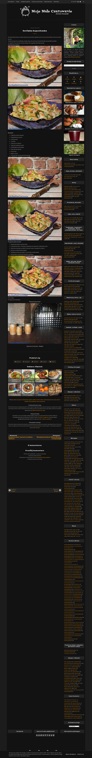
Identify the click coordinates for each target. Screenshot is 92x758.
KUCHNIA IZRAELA (67, 587)
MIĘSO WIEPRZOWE (67, 534)
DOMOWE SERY (67, 217)
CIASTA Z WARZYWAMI (78, 494)
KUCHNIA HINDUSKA (77, 577)
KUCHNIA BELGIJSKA (77, 557)
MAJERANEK (66, 341)
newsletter (74, 83)
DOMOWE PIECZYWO (72, 284)
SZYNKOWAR (80, 237)
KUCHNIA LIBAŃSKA (77, 597)
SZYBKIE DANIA (46, 399)
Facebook (40, 417)
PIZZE (71, 273)
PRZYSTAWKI (75, 681)
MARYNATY (66, 207)
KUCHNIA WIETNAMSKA (68, 632)
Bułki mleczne (74, 115)
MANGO (75, 420)
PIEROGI (65, 273)
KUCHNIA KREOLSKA (67, 595)
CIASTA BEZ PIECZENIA (68, 488)
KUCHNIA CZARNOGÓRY (68, 569)
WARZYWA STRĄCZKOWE (68, 471)
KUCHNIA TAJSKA (77, 627)
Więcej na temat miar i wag (38, 410)
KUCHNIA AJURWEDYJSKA (68, 191)
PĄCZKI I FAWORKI (67, 518)
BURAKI (72, 443)
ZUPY (77, 174)
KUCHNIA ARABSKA (67, 544)
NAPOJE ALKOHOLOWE (74, 398)
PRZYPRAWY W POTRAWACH (75, 253)
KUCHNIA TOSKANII (67, 629)
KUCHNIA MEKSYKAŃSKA (68, 604)
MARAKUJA (66, 422)
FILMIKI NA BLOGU (75, 666)
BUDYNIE (66, 486)
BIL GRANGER (74, 699)
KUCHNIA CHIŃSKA (67, 304)
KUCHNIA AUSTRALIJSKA (68, 554)
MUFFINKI (66, 516)
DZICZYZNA (71, 531)
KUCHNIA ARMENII (78, 552)
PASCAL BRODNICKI (67, 713)
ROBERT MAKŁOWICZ (68, 716)
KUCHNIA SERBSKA (77, 619)
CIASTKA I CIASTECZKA (68, 496)
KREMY (72, 174)
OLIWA (77, 251)
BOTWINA (79, 441)
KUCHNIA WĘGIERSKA (68, 633)
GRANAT (74, 415)
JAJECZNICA (79, 217)
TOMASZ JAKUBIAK (67, 718)
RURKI (79, 518)
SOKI (70, 400)
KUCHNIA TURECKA (67, 630)
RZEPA (70, 465)
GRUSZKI (80, 415)
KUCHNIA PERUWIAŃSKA (68, 612)
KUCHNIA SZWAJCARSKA (77, 625)
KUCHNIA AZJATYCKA (73, 302)
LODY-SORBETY (72, 219)
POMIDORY (66, 463)
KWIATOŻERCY (73, 339)
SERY (78, 683)
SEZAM (80, 354)
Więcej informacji (71, 754)
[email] (80, 1)
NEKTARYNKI (66, 423)
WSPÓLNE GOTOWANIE (68, 651)
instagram (74, 79)
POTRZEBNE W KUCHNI (68, 680)
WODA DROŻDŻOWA (67, 385)
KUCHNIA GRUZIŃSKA (76, 576)
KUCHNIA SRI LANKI (79, 622)
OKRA (71, 460)
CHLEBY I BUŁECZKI (67, 372)
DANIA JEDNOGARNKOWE (68, 233)
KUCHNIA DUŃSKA (25, 399)
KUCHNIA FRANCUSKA (76, 574)
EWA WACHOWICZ (67, 703)
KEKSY (80, 511)
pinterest (67, 83)
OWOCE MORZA (67, 322)
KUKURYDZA (66, 458)
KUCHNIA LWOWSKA (77, 599)
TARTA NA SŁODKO (78, 519)
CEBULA (35, 33)
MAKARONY (66, 306)
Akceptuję (80, 754)
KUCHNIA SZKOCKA (67, 625)
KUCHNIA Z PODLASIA (68, 635)
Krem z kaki (41, 394)
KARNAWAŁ (70, 673)
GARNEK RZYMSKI (67, 235)
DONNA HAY (74, 701)
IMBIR (70, 334)
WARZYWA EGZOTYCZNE (68, 470)
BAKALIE (65, 266)
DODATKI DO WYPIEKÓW (72, 247)
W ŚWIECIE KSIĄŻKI (67, 166)
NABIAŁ (76, 221)
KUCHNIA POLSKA (78, 268)
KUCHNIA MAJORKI (67, 600)
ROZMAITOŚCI (72, 683)
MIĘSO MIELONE (73, 533)
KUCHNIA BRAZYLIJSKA (68, 566)
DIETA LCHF (73, 188)
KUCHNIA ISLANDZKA (76, 586)
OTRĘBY (70, 346)
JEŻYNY (76, 417)
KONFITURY (77, 206)
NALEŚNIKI (72, 271)
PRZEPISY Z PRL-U (78, 191)
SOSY (65, 255)
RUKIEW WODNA (67, 352)
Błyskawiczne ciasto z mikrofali (74, 102)
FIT (17, 399)
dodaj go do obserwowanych (43, 457)
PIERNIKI (77, 516)
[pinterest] (75, 1)
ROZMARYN (73, 351)
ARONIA (65, 410)
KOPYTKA (71, 268)
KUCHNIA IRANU (77, 584)
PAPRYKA (71, 461)
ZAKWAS (65, 387)
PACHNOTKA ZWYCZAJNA (68, 347)
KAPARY (65, 336)
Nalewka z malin (74, 142)
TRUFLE (79, 468)
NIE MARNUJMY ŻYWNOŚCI (69, 251)
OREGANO (79, 344)
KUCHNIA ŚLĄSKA (67, 637)
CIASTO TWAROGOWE (68, 503)
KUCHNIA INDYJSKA (67, 584)
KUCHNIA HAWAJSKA (68, 577)
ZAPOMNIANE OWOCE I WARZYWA (70, 359)
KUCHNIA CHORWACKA (77, 567)
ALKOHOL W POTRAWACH (68, 395)
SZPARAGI (76, 466)
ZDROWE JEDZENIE (32, 401)
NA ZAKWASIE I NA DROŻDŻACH (69, 379)
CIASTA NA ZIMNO (67, 491)
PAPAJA (76, 425)
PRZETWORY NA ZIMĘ (68, 209)
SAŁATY (41, 399)
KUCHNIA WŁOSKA (67, 269)
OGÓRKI (30, 399)
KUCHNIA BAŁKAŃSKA (68, 557)
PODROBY (66, 536)
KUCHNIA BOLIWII (67, 562)
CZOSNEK (77, 331)
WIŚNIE (79, 430)
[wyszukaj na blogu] (83, 1)
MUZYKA (72, 163)
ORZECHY (72, 423)
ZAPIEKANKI (71, 255)
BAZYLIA (65, 331)
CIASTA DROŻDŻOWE (68, 490)
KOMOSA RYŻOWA (74, 337)
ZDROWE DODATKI (77, 194)
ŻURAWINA (66, 433)
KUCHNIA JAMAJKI (76, 587)
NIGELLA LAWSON (74, 711)
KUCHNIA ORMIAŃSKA (78, 610)
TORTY (65, 521)
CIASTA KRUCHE (77, 490)
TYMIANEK (74, 357)
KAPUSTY (66, 455)
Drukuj (18, 361)
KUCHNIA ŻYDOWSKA (68, 640)
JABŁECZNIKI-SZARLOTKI (75, 509)
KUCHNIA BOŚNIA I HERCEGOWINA (70, 564)
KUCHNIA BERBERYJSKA (68, 559)
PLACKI (76, 273)
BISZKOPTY (77, 485)
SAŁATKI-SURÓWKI (36, 399)
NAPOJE (65, 398)
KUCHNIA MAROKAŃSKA (68, 602)
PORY (73, 463)
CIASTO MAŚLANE (78, 499)
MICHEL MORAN (75, 709)
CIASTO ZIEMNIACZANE (68, 504)
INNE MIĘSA (78, 531)
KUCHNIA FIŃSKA (67, 574)
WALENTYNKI (75, 686)
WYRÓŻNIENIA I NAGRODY (68, 689)
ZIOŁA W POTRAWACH (41, 401)
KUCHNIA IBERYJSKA (78, 581)
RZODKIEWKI (76, 465)
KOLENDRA (66, 337)
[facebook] (71, 1)
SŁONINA (77, 536)
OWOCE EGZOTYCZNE (68, 425)
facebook (67, 79)
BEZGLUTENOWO (67, 186)
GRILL (65, 286)
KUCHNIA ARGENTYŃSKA (68, 552)
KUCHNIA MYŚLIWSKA (77, 605)
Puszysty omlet (28, 394)
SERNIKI (65, 519)
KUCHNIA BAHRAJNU (77, 556)
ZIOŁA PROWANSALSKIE (78, 360)
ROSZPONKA (66, 351)
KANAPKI (76, 286)
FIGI (70, 415)
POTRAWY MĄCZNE (67, 274)
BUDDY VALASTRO (67, 701)
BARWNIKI (66, 485)
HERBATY (80, 332)
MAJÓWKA (79, 675)
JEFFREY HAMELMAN (75, 706)
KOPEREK (66, 248)
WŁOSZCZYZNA (53, 399)
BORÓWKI (71, 412)
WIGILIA (72, 688)
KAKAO (65, 397)
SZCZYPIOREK (66, 357)
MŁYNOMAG (79, 306)
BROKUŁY (65, 443)
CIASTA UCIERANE (67, 493)
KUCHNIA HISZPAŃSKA (68, 579)
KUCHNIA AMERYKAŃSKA (68, 549)
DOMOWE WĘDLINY (79, 233)
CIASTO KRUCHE (77, 498)
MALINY (70, 420)
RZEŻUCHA (79, 352)
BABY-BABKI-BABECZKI (68, 483)
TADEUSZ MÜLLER (77, 716)
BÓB (77, 443)
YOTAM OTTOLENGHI (76, 718)
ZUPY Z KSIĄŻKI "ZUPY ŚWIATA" (69, 176)
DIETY (73, 189)
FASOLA (71, 448)
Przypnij (44, 361)
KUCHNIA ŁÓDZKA (77, 269)
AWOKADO (71, 410)
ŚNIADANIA (72, 222)
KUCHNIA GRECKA (76, 321)
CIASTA (72, 486)
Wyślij (53, 361)
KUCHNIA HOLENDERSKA (68, 581)
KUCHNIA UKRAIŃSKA (77, 630)
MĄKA (65, 271)
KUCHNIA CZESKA (77, 569)
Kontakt (38, 427)
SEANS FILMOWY (79, 164)
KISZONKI (71, 206)
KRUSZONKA (71, 513)
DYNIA (65, 415)
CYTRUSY (65, 413)
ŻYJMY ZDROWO (67, 198)
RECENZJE (66, 683)
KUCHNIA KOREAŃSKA (77, 594)
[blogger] (78, 1)
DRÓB (65, 531)
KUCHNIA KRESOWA (76, 595)
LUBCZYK (80, 339)
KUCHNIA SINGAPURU (68, 620)
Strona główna (11, 1)
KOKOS (81, 336)
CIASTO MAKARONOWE (68, 499)
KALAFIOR (65, 453)
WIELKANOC (66, 688)
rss (80, 83)
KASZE (65, 302)
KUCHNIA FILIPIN (76, 572)
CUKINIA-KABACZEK (67, 446)
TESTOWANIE (73, 684)
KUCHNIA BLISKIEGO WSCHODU (69, 561)
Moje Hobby (56, 1)
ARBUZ (76, 408)
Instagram (45, 417)
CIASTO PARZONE (67, 501)
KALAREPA (71, 453)
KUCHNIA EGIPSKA (76, 571)
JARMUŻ (74, 334)
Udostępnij (27, 361)
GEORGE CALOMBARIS (76, 703)
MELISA (72, 341)
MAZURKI (75, 514)
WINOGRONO (73, 430)
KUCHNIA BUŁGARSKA (77, 566)
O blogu (17, 1)
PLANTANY (77, 427)
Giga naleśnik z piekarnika (55, 394)
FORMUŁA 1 (66, 670)
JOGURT (19, 399)
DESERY (65, 508)
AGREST (65, 408)
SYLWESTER (66, 684)
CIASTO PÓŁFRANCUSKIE (77, 501)
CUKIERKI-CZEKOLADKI (68, 506)
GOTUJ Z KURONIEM (75, 704)
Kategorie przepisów (25, 1)
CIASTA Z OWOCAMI (67, 494)
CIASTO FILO (77, 496)
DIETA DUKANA (75, 186)
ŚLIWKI (80, 432)
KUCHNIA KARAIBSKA (78, 592)
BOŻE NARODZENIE (67, 661)
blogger (80, 79)
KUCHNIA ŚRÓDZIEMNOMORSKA (69, 638)
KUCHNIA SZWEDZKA (68, 627)
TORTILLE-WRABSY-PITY (68, 276)
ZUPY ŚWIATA (66, 178)
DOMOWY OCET (67, 666)
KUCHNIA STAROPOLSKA (68, 624)
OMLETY (65, 222)
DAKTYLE (79, 413)
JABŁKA (65, 417)
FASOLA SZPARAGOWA (68, 450)
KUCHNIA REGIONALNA (68, 617)
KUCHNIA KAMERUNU (78, 590)
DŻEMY (65, 206)
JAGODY (71, 417)
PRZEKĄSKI (77, 347)
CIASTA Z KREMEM (77, 493)
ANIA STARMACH (67, 699)
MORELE (75, 422)
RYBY (74, 322)
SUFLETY (71, 519)
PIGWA (72, 427)
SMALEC (71, 291)
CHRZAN (71, 331)
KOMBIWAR (66, 237)
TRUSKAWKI (66, 430)
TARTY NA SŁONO (77, 274)
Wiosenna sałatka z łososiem (15, 380)
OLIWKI (75, 460)
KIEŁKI (70, 336)
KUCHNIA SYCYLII (78, 624)
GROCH (75, 450)
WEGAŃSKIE (76, 193)
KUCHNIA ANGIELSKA (77, 551)
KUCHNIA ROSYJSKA (78, 617)
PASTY (65, 253)
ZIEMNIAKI (66, 475)
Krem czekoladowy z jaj (15, 394)
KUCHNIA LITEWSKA (67, 599)
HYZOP (65, 334)
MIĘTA (65, 342)
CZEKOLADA (77, 506)
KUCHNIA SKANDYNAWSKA (69, 622)
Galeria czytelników (47, 419)
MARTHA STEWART (67, 709)
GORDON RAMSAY (67, 704)
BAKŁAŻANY (73, 441)
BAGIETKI (66, 370)
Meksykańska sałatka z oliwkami (28, 380)
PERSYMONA (66, 427)
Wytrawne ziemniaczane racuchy (74, 128)
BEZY (71, 485)
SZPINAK (65, 468)
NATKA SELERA (66, 344)
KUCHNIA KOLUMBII (67, 594)
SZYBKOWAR (73, 237)
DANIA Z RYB (78, 317)
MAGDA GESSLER (67, 708)
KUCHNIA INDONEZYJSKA (68, 582)
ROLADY (74, 518)
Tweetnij (36, 361)
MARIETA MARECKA (75, 708)
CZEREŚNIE (73, 413)
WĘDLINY (65, 238)
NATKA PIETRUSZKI (67, 250)
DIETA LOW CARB (67, 189)
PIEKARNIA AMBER (72, 650)
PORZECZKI (66, 428)
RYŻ (64, 309)
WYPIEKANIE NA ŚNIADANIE (69, 653)
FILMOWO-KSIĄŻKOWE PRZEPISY (70, 668)
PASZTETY (66, 291)
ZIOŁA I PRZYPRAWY (67, 360)
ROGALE (75, 382)
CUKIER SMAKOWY (77, 504)
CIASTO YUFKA (76, 503)
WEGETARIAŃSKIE (67, 194)
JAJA (73, 217)
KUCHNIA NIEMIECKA (68, 607)
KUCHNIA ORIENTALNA (68, 610)
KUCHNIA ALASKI (78, 546)
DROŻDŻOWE (77, 375)
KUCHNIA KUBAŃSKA (68, 597)
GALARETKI (66, 509)
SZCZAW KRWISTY (72, 355)
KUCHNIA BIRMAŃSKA (78, 559)
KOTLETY (65, 289)
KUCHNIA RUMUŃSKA (68, 619)
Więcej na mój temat (75, 57)
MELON (71, 422)
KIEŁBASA (66, 288)
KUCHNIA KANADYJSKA (68, 592)
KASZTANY (76, 418)
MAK (65, 514)
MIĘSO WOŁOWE (77, 534)
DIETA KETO (66, 188)
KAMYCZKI (66, 163)
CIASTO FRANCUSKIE (67, 498)
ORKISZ (77, 307)
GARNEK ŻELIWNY (76, 235)
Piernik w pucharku (55, 381)
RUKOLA (73, 352)
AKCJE (65, 650)
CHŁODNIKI (66, 174)
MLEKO (70, 221)
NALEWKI (76, 397)
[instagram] (73, 1)
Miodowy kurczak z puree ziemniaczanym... (41, 380)
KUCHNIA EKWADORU (68, 572)
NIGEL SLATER (66, 711)
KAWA (71, 397)
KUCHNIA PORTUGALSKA (68, 615)
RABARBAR (78, 428)
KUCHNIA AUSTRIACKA (79, 554)
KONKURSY (76, 673)
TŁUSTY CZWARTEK (67, 686)
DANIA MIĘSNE (67, 529)
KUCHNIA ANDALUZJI (67, 551)
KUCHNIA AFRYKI (76, 544)
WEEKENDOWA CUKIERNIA (74, 521)
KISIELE (65, 513)
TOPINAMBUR (72, 468)
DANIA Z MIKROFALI (67, 663)
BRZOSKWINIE (78, 412)
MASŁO (79, 219)
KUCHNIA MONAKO (79, 604)
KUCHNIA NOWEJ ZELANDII (69, 609)
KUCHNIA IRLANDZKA (67, 586)
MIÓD (65, 221)
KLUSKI (65, 268)
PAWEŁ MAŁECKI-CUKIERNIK (69, 714)
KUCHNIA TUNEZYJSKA (77, 629)
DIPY (65, 247)
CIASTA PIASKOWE (77, 491)
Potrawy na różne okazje (37, 1)
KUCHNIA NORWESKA (77, 607)
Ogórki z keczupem (74, 155)
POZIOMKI (72, 428)
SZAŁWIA (65, 355)
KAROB (70, 418)
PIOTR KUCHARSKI (79, 714)
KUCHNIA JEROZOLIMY (68, 590)
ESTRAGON (70, 332)
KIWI (80, 418)
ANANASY (71, 408)
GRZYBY (65, 451)
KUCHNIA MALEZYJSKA (76, 600)
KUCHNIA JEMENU (77, 589)
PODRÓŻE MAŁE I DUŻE (68, 164)
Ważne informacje (48, 1)
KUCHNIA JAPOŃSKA (67, 589)
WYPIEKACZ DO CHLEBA (77, 385)
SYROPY (75, 400)
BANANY (65, 412)
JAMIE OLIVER (66, 706)
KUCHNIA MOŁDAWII (67, 605)
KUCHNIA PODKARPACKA (68, 614)
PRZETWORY (73, 207)
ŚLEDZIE (65, 293)
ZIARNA (79, 309)
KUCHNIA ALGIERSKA (67, 547)
